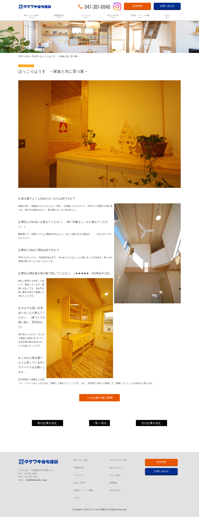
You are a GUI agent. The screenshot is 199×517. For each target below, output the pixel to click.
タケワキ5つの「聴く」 (119, 460)
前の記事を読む (47, 423)
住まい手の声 (113, 16)
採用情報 (113, 483)
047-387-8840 (97, 6)
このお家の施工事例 (100, 397)
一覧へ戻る (99, 423)
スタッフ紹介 (115, 475)
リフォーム (86, 16)
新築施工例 (59, 16)
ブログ (167, 16)
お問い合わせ (167, 6)
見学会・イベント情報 (140, 16)
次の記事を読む (151, 423)
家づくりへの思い (31, 16)
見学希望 (137, 6)
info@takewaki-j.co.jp (36, 480)
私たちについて (116, 468)
